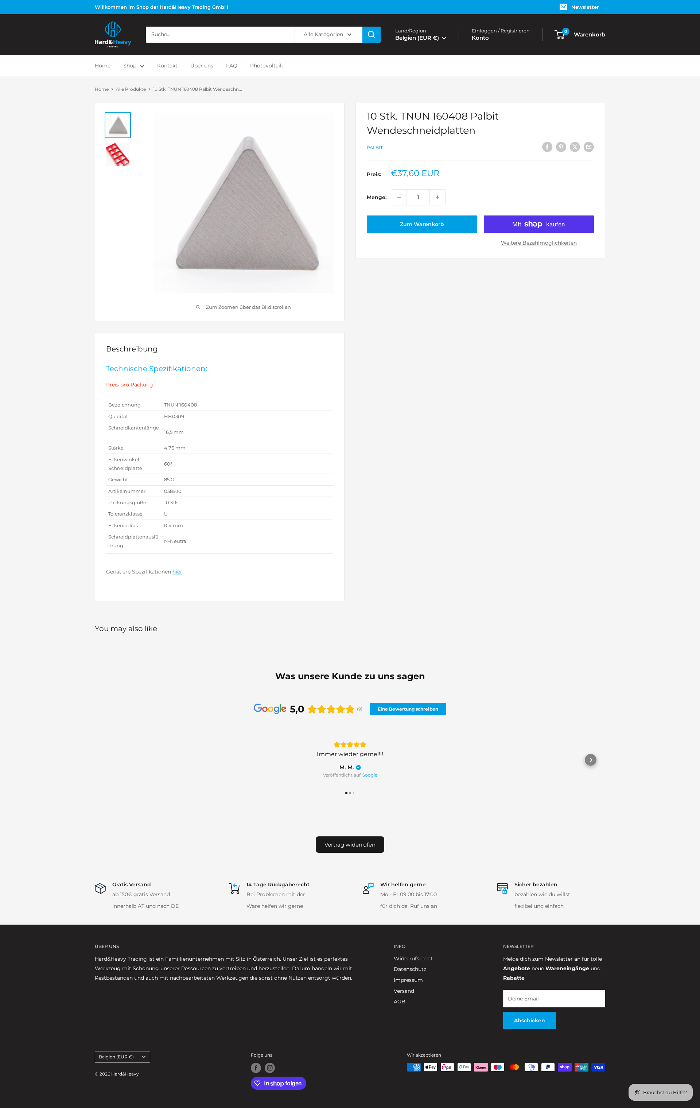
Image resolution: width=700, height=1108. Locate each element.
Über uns (201, 65)
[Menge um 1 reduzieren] (399, 197)
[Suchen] (371, 35)
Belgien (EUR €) (116, 1057)
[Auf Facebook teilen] (547, 146)
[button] (109, 760)
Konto (480, 37)
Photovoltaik (266, 65)
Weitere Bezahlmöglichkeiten (539, 243)
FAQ (231, 65)
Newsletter (585, 7)
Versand (404, 991)
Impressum (408, 980)
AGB (399, 1001)
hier (177, 571)
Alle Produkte (131, 89)
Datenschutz (410, 969)
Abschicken (529, 1020)
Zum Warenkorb (422, 224)
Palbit (375, 147)
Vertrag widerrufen (350, 844)
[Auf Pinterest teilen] (561, 146)
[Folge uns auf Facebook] (256, 1068)
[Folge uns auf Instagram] (270, 1068)
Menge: (376, 197)
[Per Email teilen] (589, 146)
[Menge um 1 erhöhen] (437, 197)
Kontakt (167, 65)
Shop (129, 65)
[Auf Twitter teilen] (575, 146)
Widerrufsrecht (413, 958)
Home (102, 65)
